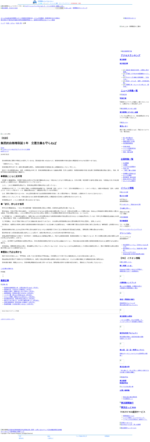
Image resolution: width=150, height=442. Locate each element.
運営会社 (21, 438)
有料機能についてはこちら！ (46, 1)
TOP (20, 436)
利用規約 (107, 436)
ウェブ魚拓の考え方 (81, 436)
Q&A (48, 436)
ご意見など (50, 438)
